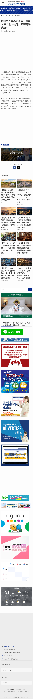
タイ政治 (6, 144)
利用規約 (27, 691)
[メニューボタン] (3, 3)
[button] (14, 167)
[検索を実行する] (30, 289)
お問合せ (22, 691)
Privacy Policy (16, 694)
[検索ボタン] (30, 3)
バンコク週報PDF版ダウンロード (11, 691)
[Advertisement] (16, 51)
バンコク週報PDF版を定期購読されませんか (16, 689)
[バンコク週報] (16, 3)
